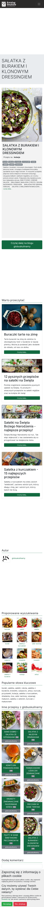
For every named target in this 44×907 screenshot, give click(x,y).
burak (5, 162)
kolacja (11, 162)
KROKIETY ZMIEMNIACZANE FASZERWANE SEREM (11, 803)
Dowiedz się (6, 899)
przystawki (26, 162)
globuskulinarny (18, 558)
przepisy (18, 162)
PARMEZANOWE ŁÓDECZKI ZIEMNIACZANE (33, 772)
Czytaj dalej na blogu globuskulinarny (22, 245)
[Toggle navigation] (39, 4)
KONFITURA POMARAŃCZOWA (11, 768)
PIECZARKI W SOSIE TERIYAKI (33, 807)
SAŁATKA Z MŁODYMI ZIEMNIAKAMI (33, 736)
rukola (33, 162)
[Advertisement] (22, 32)
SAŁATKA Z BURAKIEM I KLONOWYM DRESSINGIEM (33, 843)
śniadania (19, 164)
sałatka (5, 164)
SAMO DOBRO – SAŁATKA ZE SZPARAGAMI (10, 734)
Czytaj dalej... (22, 352)
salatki (12, 164)
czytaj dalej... (7, 189)
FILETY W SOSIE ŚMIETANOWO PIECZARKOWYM (11, 839)
